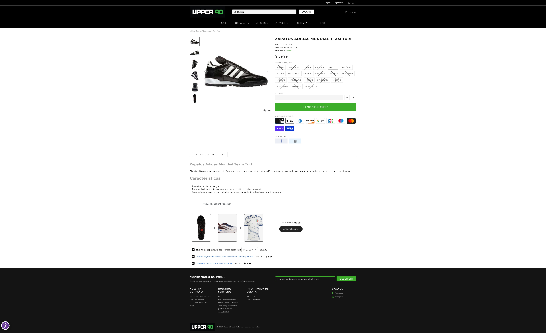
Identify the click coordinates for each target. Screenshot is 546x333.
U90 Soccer (207, 12)
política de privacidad (226, 309)
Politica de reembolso (198, 302)
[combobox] (264, 11)
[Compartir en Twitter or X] (295, 141)
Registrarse (338, 3)
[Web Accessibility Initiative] (5, 325)
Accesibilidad (223, 312)
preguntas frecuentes (227, 299)
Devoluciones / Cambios (228, 302)
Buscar (306, 12)
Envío (220, 296)
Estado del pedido (254, 299)
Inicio (192, 31)
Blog (192, 306)
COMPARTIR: (280, 136)
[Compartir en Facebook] (281, 141)
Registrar (328, 3)
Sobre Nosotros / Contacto (200, 296)
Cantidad (280, 93)
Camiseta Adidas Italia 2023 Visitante (214, 263)
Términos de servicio (198, 299)
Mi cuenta (251, 296)
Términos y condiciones (227, 306)
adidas (288, 50)
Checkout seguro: (284, 116)
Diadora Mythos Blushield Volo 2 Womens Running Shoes (224, 256)
